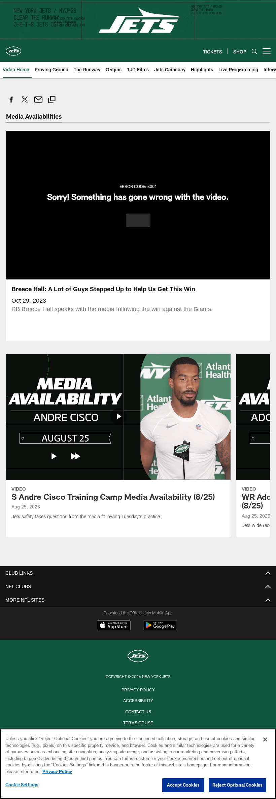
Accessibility (138, 699)
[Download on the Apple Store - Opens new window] (114, 626)
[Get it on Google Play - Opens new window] (160, 628)
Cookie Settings (21, 785)
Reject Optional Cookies (237, 785)
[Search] (254, 51)
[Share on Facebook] (11, 103)
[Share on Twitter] (25, 103)
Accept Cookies (183, 785)
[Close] (265, 739)
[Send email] (38, 103)
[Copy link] (51, 100)
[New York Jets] (138, 656)
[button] (138, 220)
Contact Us (138, 711)
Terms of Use (138, 722)
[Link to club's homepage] (13, 48)
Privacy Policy (138, 689)
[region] (138, 764)
